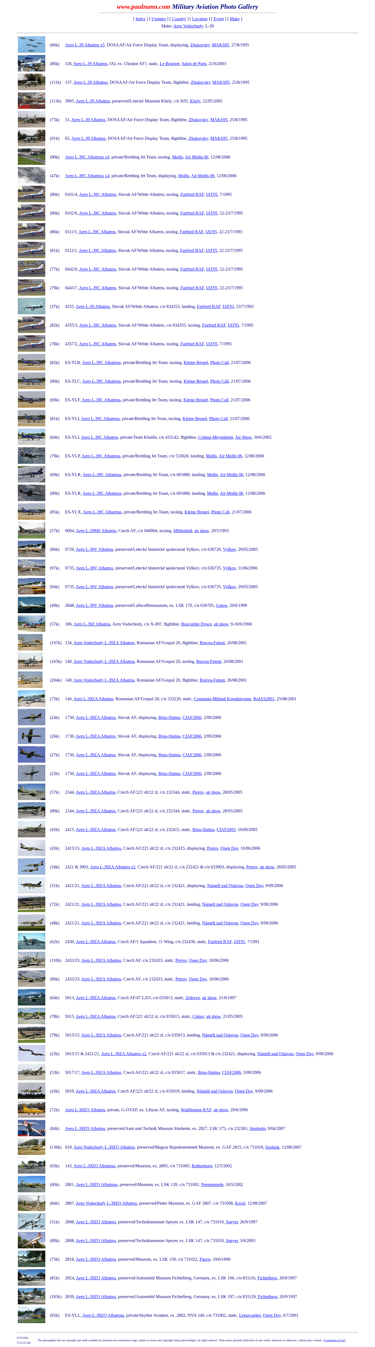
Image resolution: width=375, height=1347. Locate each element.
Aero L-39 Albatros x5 (85, 45)
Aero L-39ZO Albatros (85, 1109)
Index (140, 18)
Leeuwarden (250, 1315)
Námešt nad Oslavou (225, 885)
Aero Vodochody (188, 26)
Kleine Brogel (196, 362)
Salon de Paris (194, 63)
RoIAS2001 (264, 698)
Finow (205, 1259)
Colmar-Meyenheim (215, 437)
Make (235, 18)
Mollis (177, 157)
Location (200, 18)
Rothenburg (202, 1165)
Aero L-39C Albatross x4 (87, 157)
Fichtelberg (267, 1278)
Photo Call (219, 362)
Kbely (195, 101)
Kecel (240, 1203)
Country (179, 18)
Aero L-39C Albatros (97, 194)
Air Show (243, 437)
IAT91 (239, 941)
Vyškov (229, 549)
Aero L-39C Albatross (101, 362)
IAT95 (211, 194)
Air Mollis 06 (196, 157)
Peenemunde (212, 1184)
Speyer (232, 1222)
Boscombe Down (196, 624)
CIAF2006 (192, 717)
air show (201, 530)
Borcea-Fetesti (212, 642)
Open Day (229, 848)
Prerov (198, 792)
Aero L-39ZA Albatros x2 (112, 867)
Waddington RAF (196, 1109)
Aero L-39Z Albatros (92, 624)
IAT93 (228, 306)
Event (219, 18)
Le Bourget (170, 63)
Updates (159, 18)
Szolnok (272, 1147)
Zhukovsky (200, 45)
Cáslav (198, 1016)
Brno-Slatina (169, 717)
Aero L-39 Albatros (90, 63)
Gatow (221, 605)
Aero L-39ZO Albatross (94, 1165)
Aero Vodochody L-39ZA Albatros (104, 642)
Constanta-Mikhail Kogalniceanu (222, 698)
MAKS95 (220, 45)
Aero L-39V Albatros (94, 549)
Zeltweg (193, 997)
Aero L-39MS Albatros (96, 530)
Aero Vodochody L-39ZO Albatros (104, 1147)
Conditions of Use (334, 1340)
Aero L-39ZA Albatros (93, 698)
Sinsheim (257, 1128)
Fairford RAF (192, 194)
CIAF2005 (226, 829)
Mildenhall (182, 530)
